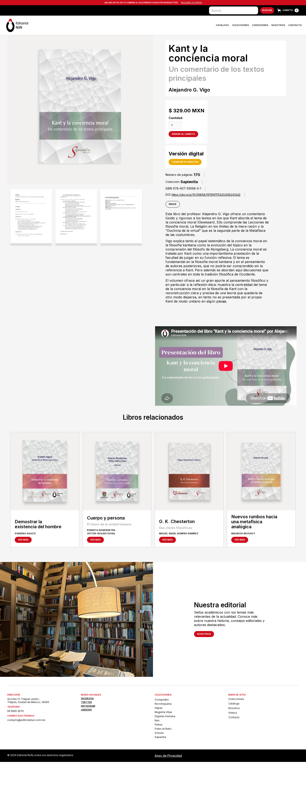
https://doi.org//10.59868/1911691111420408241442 (206, 194)
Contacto (295, 25)
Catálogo (222, 25)
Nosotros (278, 25)
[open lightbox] (31, 216)
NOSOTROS (204, 633)
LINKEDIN (86, 710)
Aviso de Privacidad (168, 755)
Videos (232, 712)
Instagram (88, 706)
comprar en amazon (185, 161)
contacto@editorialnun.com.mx (26, 720)
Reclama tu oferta (191, 3)
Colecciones (240, 25)
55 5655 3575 (15, 711)
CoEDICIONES (260, 25)
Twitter (86, 702)
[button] (288, 10)
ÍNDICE (173, 204)
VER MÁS (23, 539)
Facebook (87, 698)
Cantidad (175, 118)
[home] (17, 25)
